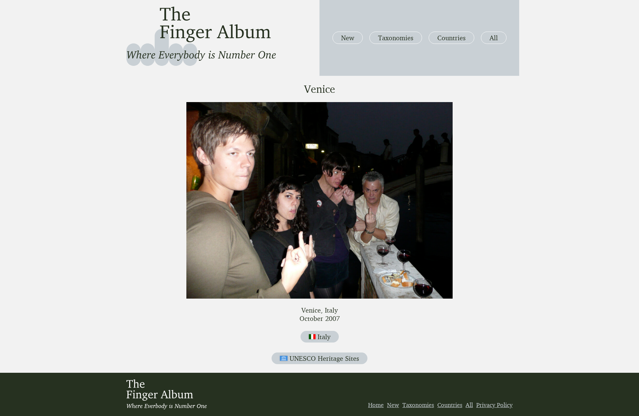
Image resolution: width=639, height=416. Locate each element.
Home (376, 404)
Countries (451, 38)
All (494, 38)
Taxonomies (395, 38)
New (347, 38)
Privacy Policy (494, 404)
